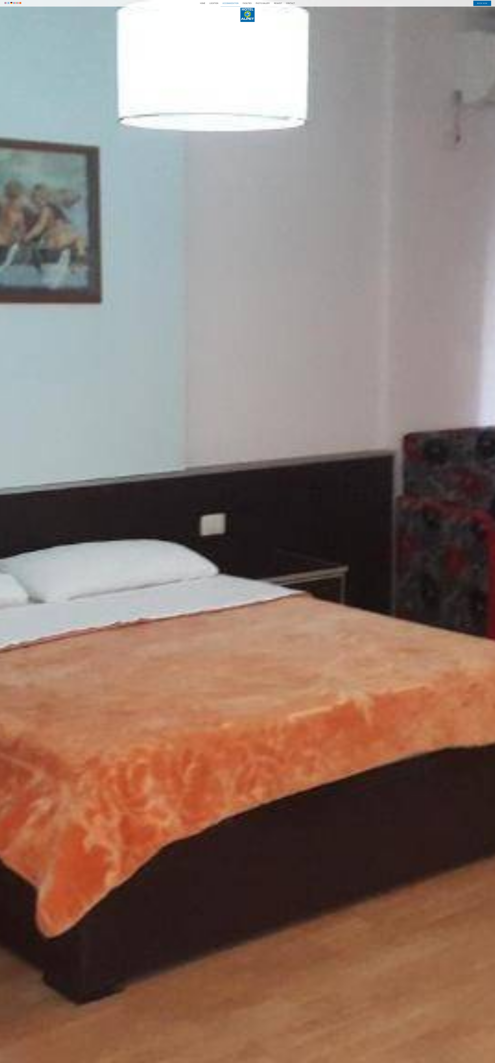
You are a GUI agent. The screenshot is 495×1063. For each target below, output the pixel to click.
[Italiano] (17, 3)
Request (278, 3)
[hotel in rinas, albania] (247, 14)
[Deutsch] (11, 3)
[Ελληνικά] (8, 3)
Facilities (247, 3)
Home (202, 3)
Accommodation (230, 3)
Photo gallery (263, 3)
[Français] (14, 3)
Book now (482, 3)
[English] (5, 3)
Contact (290, 3)
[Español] (20, 3)
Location (213, 3)
